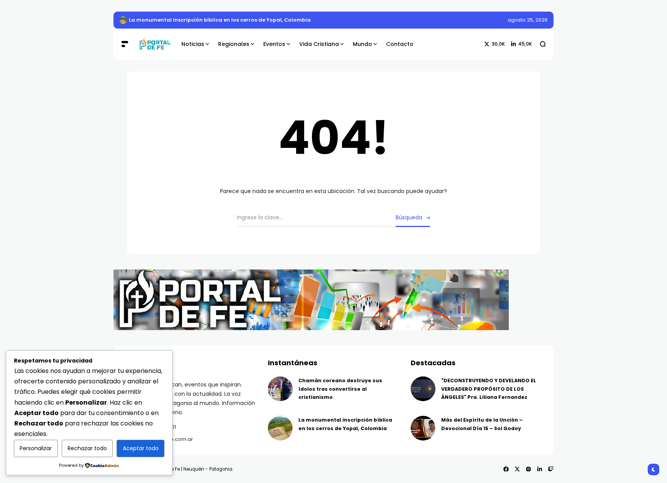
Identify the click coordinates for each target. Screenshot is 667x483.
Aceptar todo (141, 448)
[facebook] (506, 469)
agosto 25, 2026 (528, 20)
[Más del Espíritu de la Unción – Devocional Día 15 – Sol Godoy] (423, 428)
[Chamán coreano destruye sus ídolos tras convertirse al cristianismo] (280, 388)
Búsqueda (409, 217)
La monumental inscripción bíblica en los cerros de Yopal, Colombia (220, 20)
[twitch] (551, 469)
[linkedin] (539, 469)
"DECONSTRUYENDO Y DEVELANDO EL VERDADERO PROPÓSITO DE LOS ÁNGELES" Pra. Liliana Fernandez (488, 388)
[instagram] (528, 469)
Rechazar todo (87, 448)
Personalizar (36, 448)
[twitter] (517, 469)
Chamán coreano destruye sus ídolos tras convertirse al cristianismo (340, 388)
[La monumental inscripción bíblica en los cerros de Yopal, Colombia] (123, 20)
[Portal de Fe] (155, 44)
